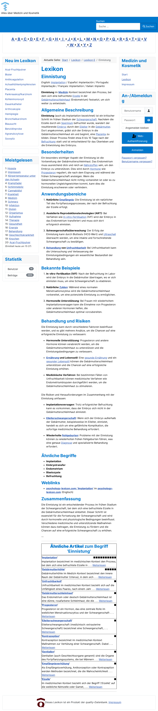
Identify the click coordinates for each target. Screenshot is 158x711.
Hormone (95, 168)
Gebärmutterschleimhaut (55, 99)
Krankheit (13, 194)
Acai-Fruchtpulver (20, 242)
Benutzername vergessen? (137, 161)
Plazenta (101, 134)
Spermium (67, 123)
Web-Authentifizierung (137, 138)
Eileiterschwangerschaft (61, 418)
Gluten (12, 209)
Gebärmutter (103, 126)
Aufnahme (15, 216)
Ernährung (52, 357)
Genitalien (48, 651)
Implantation (58, 82)
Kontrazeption (50, 636)
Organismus (16, 212)
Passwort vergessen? (134, 157)
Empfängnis (66, 199)
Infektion (14, 205)
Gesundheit (15, 223)
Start (125, 74)
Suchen (100, 21)
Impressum (14, 172)
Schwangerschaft (87, 119)
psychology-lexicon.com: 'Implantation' (69, 488)
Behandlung (15, 231)
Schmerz (13, 201)
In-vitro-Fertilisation (74, 216)
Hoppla (12, 168)
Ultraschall (110, 234)
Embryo (61, 126)
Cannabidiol (15, 190)
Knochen (14, 238)
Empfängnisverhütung (55, 663)
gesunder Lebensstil (58, 361)
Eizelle (76, 95)
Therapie (14, 220)
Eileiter (84, 126)
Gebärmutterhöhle (53, 569)
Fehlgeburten (70, 435)
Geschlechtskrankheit (21, 234)
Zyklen (63, 287)
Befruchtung (48, 141)
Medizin (12, 197)
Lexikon (126, 79)
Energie (13, 227)
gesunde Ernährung (96, 357)
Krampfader (15, 183)
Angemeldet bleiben (137, 127)
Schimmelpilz (15, 186)
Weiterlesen (99, 565)
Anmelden (137, 150)
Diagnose (66, 442)
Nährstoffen (91, 165)
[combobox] (118, 26)
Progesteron (48, 172)
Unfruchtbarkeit (76, 247)
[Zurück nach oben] (153, 705)
